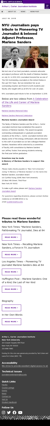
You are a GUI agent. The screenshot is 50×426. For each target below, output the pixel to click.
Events (4, 391)
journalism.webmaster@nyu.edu (14, 375)
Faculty (4, 385)
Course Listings (8, 388)
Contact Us (6, 396)
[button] (47, 6)
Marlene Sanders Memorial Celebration (17, 115)
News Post (34, 12)
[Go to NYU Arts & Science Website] (11, 1)
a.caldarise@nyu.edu (15, 202)
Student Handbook (9, 402)
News (23, 12)
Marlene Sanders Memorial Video (15, 111)
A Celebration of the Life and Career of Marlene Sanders (25, 102)
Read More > (11, 237)
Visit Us (5, 399)
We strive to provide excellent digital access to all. (25, 366)
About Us (12, 12)
